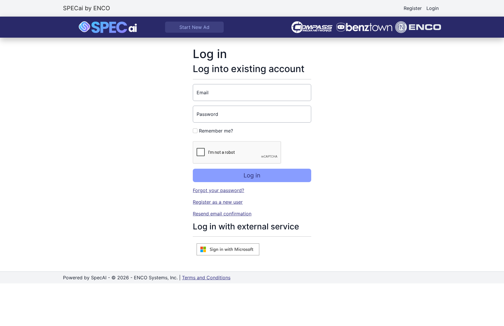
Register (413, 8)
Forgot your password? (218, 190)
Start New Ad (194, 27)
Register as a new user (218, 202)
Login (432, 8)
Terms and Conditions (206, 277)
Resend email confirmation (222, 214)
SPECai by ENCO (86, 8)
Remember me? (215, 131)
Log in (252, 175)
